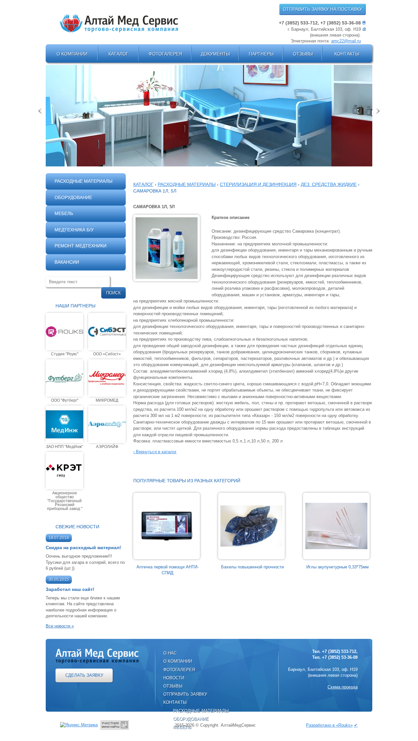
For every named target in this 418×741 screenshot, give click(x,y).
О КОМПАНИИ (177, 661)
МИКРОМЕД (107, 400)
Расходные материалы (201, 710)
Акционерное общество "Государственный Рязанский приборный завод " (64, 501)
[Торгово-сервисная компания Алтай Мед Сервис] (118, 23)
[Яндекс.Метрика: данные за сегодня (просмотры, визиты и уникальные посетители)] (79, 725)
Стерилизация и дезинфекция (258, 184)
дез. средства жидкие (329, 184)
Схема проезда (343, 687)
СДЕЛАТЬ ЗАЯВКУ (84, 675)
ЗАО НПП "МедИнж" (64, 446)
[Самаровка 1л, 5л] (167, 247)
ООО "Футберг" (64, 400)
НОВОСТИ (173, 677)
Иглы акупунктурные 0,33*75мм (337, 566)
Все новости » (60, 626)
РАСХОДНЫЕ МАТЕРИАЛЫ (83, 181)
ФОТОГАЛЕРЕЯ (179, 669)
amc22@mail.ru (346, 41)
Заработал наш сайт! (70, 589)
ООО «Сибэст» (107, 354)
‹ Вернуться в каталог (155, 451)
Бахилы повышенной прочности (252, 566)
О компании (72, 53)
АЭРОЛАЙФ (107, 446)
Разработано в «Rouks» (329, 725)
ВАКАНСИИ (67, 262)
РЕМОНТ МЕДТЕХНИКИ (80, 245)
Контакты (346, 53)
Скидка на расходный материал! (83, 547)
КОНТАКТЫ (175, 702)
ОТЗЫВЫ (173, 686)
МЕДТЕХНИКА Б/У (74, 229)
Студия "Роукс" (64, 354)
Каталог (118, 53)
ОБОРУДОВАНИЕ (73, 197)
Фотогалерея (165, 53)
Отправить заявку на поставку (322, 9)
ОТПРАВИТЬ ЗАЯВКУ (185, 694)
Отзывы (303, 53)
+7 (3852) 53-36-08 (340, 22)
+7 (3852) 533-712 (298, 22)
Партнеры (261, 53)
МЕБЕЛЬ (64, 213)
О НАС (170, 653)
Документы (215, 53)
